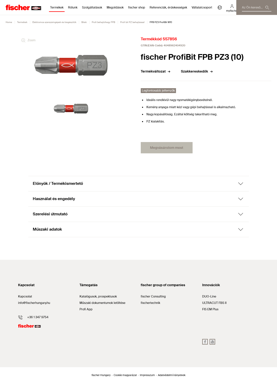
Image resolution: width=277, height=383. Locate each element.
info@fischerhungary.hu (34, 303)
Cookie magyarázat (125, 375)
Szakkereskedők (194, 71)
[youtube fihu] (212, 342)
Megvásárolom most (166, 147)
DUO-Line (209, 296)
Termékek (22, 22)
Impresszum (147, 375)
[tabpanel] (71, 108)
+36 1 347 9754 (37, 317)
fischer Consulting (153, 296)
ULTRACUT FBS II (214, 303)
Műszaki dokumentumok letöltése (102, 303)
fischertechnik (150, 303)
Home (9, 22)
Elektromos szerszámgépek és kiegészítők (54, 22)
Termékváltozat (153, 71)
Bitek (84, 22)
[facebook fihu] (205, 342)
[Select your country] (220, 7)
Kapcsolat (25, 296)
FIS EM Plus (210, 309)
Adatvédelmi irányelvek (171, 375)
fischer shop (136, 7)
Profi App (86, 309)
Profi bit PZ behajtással (132, 22)
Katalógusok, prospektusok (98, 296)
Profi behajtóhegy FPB (103, 22)
